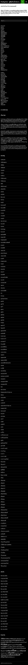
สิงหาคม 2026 (4, 575)
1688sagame (4, 162)
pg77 (2, 306)
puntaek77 (3, 341)
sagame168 (3, 357)
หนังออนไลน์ (4, 92)
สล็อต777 (3, 488)
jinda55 (2, 28)
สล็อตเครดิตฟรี (4, 512)
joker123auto (4, 253)
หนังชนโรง (3, 75)
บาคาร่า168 (3, 83)
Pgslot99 (3, 328)
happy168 (3, 237)
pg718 (2, 304)
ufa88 (2, 421)
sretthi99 (3, 403)
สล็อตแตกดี (3, 520)
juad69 (2, 258)
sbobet (2, 365)
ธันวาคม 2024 (4, 629)
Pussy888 (3, 344)
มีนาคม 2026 (4, 589)
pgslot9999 (3, 330)
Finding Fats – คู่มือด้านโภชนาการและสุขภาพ (11, 2)
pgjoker (2, 317)
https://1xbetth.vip (5, 45)
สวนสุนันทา (3, 523)
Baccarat (3, 197)
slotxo (2, 41)
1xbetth (2, 170)
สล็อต (2, 62)
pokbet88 (3, 333)
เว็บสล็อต (3, 552)
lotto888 (3, 274)
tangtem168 (3, 408)
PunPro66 (3, 336)
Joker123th (3, 255)
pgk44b (2, 320)
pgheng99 (3, 86)
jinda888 (3, 247)
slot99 (2, 29)
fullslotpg (3, 87)
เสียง (2, 14)
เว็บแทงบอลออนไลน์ (5, 558)
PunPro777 (3, 338)
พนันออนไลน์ (4, 467)
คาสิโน (2, 432)
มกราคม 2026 (4, 594)
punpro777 (3, 99)
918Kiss (2, 175)
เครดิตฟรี (3, 534)
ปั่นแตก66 (3, 96)
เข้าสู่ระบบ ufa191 (5, 531)
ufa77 (2, 419)
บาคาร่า (2, 40)
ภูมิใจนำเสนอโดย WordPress (6, 663)
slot (1, 54)
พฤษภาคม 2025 (4, 615)
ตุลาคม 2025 (4, 602)
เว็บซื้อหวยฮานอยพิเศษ (6, 544)
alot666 (2, 194)
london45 (21, 642)
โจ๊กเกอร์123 (3, 60)
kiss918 (2, 51)
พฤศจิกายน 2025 (4, 599)
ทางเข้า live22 (4, 448)
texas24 (2, 413)
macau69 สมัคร (4, 277)
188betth (3, 167)
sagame (2, 354)
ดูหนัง (2, 90)
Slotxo (2, 394)
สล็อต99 (3, 496)
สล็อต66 (3, 31)
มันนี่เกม (3, 472)
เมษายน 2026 (4, 586)
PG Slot (2, 296)
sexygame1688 (4, 381)
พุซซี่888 (3, 469)
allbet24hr (3, 189)
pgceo (2, 309)
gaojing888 (3, 234)
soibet (2, 400)
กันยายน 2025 (4, 605)
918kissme (3, 181)
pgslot (2, 37)
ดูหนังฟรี (3, 79)
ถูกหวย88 (3, 445)
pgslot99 (14, 644)
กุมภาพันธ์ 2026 (4, 591)
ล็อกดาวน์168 (4, 475)
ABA (2, 183)
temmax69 (3, 411)
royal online (3, 352)
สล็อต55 (3, 483)
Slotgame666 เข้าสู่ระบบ (6, 392)
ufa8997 (3, 424)
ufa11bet (3, 416)
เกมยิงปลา (3, 528)
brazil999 (3, 210)
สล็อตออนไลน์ (4, 70)
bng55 (2, 202)
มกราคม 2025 (4, 626)
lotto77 (2, 271)
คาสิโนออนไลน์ (4, 437)
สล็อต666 (3, 485)
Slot (2, 386)
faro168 (2, 223)
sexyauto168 (4, 373)
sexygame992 (4, 384)
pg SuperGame (4, 298)
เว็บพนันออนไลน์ (4, 550)
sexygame (3, 378)
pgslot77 (3, 95)
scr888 (2, 368)
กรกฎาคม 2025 (4, 610)
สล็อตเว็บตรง (4, 32)
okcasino (3, 288)
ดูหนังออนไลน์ (4, 56)
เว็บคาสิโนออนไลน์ (5, 542)
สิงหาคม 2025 (4, 607)
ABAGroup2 (3, 186)
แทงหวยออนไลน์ (4, 563)
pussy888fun (4, 346)
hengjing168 (3, 239)
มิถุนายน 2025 (4, 613)
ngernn (2, 285)
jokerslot (3, 66)
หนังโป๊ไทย (3, 44)
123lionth (3, 159)
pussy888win (4, 349)
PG (1, 293)
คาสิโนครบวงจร (4, 435)
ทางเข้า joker (4, 58)
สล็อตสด (3, 507)
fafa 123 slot (3, 221)
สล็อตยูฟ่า (3, 504)
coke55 (2, 218)
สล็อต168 (3, 104)
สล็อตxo (2, 68)
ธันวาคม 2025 (4, 597)
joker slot (3, 59)
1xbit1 (2, 173)
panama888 (3, 290)
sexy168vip (3, 370)
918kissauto (3, 178)
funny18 (3, 231)
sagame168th (4, 76)
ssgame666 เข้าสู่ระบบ (6, 405)
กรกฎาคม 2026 (4, 578)
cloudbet (3, 215)
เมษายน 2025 (4, 618)
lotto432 (3, 269)
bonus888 (3, 207)
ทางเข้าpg (3, 451)
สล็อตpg (2, 499)
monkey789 (3, 282)
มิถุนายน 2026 (4, 581)
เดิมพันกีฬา (3, 539)
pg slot (2, 50)
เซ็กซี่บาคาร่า (4, 536)
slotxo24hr (3, 397)
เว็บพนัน (3, 547)
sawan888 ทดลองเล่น (6, 362)
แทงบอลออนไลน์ (4, 560)
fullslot (2, 226)
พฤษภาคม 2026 (4, 583)
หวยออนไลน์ (3, 102)
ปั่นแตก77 (3, 464)
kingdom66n (4, 261)
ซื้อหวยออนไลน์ (4, 100)
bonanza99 (3, 205)
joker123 (3, 25)
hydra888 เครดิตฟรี (5, 242)
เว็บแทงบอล (3, 555)
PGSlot (2, 322)
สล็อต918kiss (4, 493)
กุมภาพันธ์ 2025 (4, 623)
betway (2, 199)
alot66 (2, 191)
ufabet (2, 429)
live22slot (3, 266)
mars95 (2, 280)
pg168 (2, 27)
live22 (2, 88)
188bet (2, 165)
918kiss (2, 72)
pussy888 (3, 39)
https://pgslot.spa (5, 47)
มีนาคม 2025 (4, 621)
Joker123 (3, 250)
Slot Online (3, 389)
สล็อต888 (3, 35)
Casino (2, 213)
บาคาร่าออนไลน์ (4, 98)
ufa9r (2, 427)
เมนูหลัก (26, 2)
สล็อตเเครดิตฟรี (4, 517)
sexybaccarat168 (5, 376)
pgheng (2, 314)
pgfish (2, 312)
